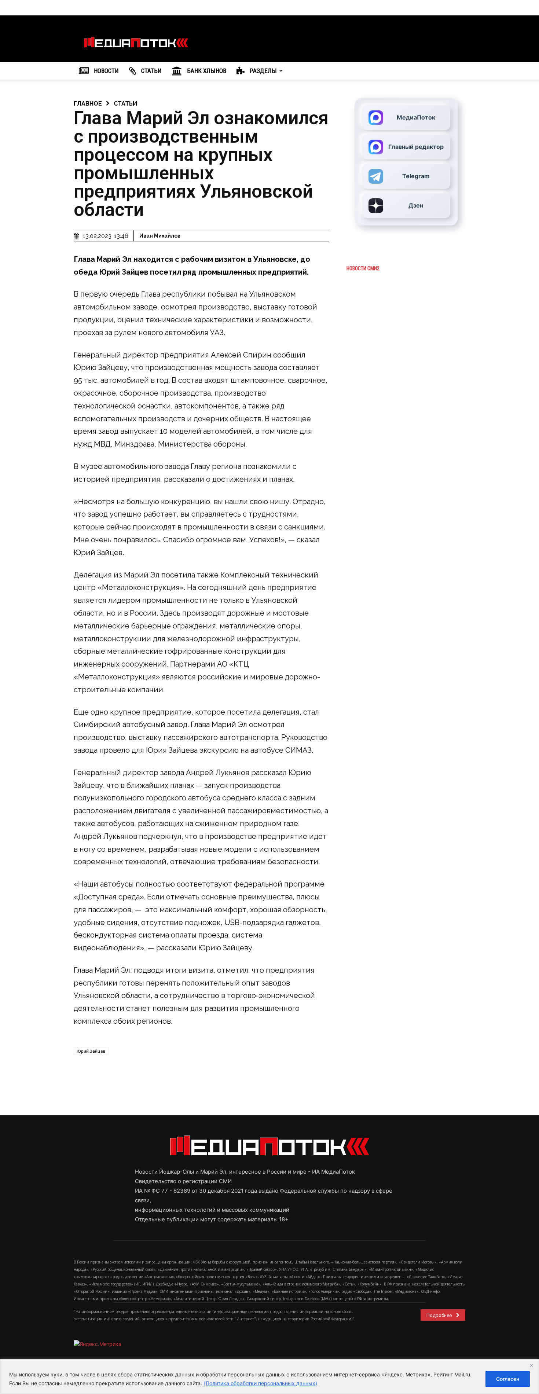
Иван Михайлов (159, 236)
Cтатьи (151, 70)
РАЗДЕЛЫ (262, 70)
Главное (88, 103)
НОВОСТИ (105, 70)
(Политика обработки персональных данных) (260, 1383)
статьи (125, 103)
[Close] (531, 1365)
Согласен (507, 1379)
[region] (269, 1376)
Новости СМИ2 (363, 268)
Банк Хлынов (206, 70)
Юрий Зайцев (91, 1051)
